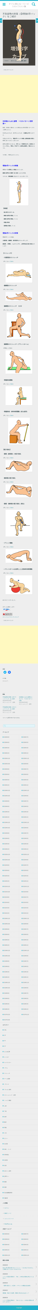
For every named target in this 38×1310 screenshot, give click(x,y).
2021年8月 (6, 897)
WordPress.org (8, 1224)
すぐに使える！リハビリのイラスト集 (19, 5)
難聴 (5, 1181)
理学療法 (6, 1154)
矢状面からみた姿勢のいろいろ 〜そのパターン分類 (26, 698)
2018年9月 (25, 987)
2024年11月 (26, 790)
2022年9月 (25, 859)
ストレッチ (7, 1073)
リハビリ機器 (7, 1100)
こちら (11, 573)
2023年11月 (26, 822)
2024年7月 (25, 801)
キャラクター (7, 1062)
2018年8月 (6, 993)
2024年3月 (25, 811)
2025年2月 (6, 785)
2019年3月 (25, 972)
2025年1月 (25, 785)
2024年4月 (6, 811)
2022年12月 (7, 854)
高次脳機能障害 (8, 1192)
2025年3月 (25, 779)
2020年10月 (7, 923)
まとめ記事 (7, 1051)
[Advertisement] (19, 94)
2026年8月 (6, 737)
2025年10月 (7, 763)
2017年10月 (7, 1019)
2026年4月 (6, 747)
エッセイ (6, 1057)
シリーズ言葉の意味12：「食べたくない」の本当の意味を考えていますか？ (18, 1301)
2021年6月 (6, 902)
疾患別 (6, 1160)
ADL (5, 1030)
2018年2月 (6, 1009)
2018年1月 (25, 1009)
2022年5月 (25, 870)
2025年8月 (6, 769)
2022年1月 (25, 881)
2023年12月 (7, 822)
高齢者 (6, 1198)
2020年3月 (25, 940)
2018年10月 (7, 987)
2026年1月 (25, 753)
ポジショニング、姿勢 (17, 60)
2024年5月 (25, 806)
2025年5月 (25, 774)
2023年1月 (25, 849)
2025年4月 (6, 779)
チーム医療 (7, 1078)
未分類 (6, 1143)
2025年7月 (25, 769)
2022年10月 (7, 859)
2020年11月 (26, 918)
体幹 (5, 1116)
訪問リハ (6, 1176)
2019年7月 (25, 961)
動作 (25, 60)
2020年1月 (25, 945)
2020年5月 (25, 934)
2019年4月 (6, 972)
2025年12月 (7, 758)
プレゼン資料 (7, 1089)
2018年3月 (25, 1004)
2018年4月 (6, 1004)
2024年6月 (6, 806)
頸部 (5, 1187)
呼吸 (5, 1127)
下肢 (5, 1111)
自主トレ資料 (7, 1171)
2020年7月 (25, 929)
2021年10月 (7, 891)
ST (5, 1046)
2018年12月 (7, 982)
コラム (6, 1068)
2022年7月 (25, 865)
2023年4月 (6, 843)
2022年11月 (26, 854)
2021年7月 (25, 897)
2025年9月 (25, 763)
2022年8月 (6, 865)
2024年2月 (6, 817)
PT (5, 1040)
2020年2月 (6, 945)
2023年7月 (25, 833)
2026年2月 (6, 753)
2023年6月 (6, 838)
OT (5, 1035)
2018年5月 (25, 998)
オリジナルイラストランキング (11, 617)
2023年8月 (6, 833)
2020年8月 (6, 929)
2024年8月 (6, 801)
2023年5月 (25, 838)
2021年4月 (6, 907)
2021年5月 (25, 902)
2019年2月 (6, 977)
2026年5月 (25, 742)
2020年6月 (6, 934)
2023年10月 (7, 827)
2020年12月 (7, 918)
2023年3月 (25, 843)
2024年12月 (7, 790)
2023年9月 (25, 827)
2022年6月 (6, 870)
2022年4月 (6, 875)
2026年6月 (6, 742)
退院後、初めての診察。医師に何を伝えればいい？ (16, 1293)
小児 (5, 1133)
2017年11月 (26, 1014)
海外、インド (7, 1149)
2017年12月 (7, 1014)
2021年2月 (6, 913)
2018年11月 (26, 982)
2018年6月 (6, 998)
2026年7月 (25, 737)
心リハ (6, 1138)
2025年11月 (26, 758)
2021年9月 (25, 891)
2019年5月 (25, 966)
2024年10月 (7, 795)
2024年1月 (25, 817)
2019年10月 (7, 955)
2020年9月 (25, 923)
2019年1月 (25, 977)
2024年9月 (25, 795)
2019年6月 (6, 966)
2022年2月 (6, 881)
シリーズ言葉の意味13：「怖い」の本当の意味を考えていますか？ (18, 1277)
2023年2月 (6, 849)
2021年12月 (7, 886)
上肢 (5, 1106)
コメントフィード (9, 1218)
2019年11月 (26, 950)
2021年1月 (25, 913)
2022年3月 (25, 875)
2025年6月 (6, 774)
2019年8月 (6, 961)
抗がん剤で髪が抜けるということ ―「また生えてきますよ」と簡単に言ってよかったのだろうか (18, 1268)
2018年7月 (25, 993)
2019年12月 (7, 950)
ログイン (6, 1208)
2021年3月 (25, 907)
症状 (5, 1165)
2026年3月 (25, 747)
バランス (6, 1084)
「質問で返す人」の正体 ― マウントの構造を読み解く (17, 1285)
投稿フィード (7, 1213)
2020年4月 (6, 940)
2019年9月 (25, 955)
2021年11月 (26, 886)
